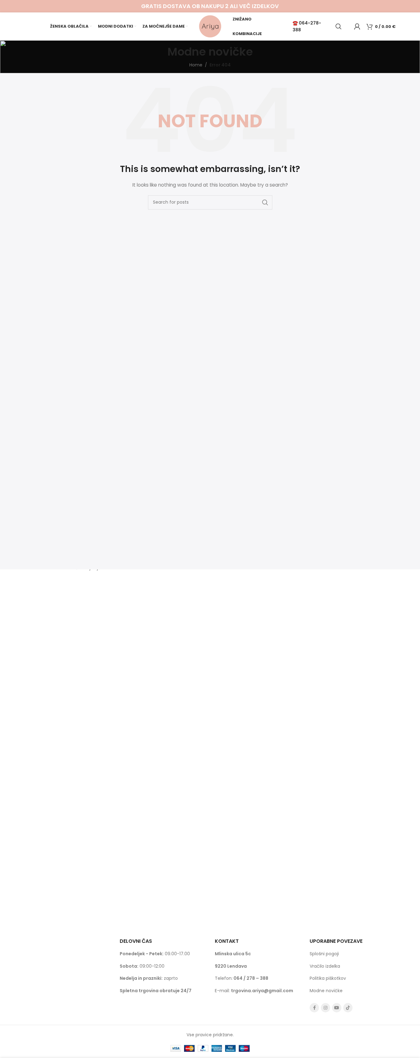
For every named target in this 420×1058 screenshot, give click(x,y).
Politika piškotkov (328, 978)
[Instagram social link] (325, 1007)
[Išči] (338, 26)
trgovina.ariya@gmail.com (262, 991)
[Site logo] (210, 26)
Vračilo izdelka (325, 966)
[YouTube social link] (336, 1007)
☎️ (296, 23)
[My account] (357, 26)
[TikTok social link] (348, 1007)
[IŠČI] (265, 202)
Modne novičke (326, 991)
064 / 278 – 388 (250, 978)
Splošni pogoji (324, 954)
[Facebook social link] (314, 1007)
